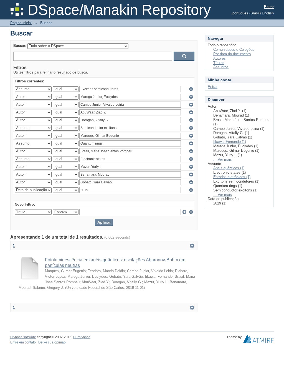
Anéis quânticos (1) (228, 168)
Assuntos (221, 67)
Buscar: (19, 46)
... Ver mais (222, 159)
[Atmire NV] (258, 340)
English (268, 13)
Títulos (218, 63)
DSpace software (23, 337)
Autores (219, 58)
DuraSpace (81, 337)
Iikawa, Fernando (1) (229, 142)
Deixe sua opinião (52, 342)
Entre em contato (23, 342)
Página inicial (21, 23)
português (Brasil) (246, 13)
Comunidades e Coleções (233, 49)
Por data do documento (232, 54)
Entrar (269, 7)
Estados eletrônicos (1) (231, 177)
